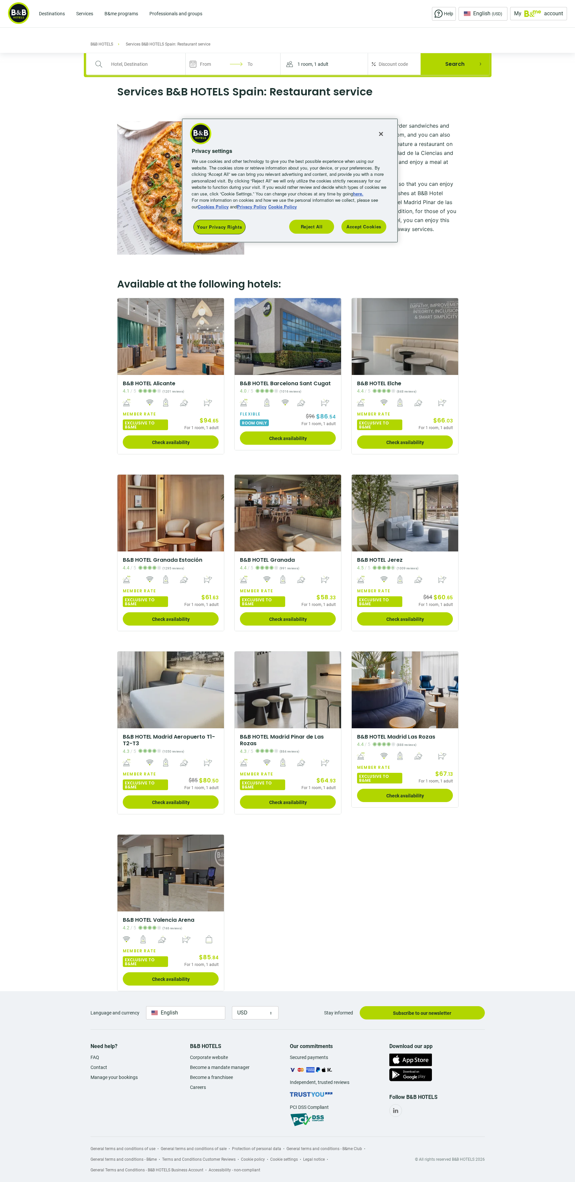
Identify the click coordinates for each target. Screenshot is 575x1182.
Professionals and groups (175, 13)
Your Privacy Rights (219, 227)
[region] (290, 180)
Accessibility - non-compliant (234, 1170)
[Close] (381, 134)
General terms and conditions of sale (194, 1148)
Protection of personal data (256, 1148)
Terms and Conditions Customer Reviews (199, 1159)
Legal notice (314, 1159)
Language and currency (115, 1012)
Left (124, 336)
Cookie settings (284, 1159)
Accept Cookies (363, 226)
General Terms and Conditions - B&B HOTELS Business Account (147, 1170)
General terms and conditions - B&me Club (324, 1148)
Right (217, 336)
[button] (324, 64)
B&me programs (121, 13)
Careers (198, 1087)
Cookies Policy (213, 206)
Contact (99, 1067)
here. (358, 193)
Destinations (52, 13)
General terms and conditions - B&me (124, 1159)
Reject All (312, 226)
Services (84, 13)
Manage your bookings (114, 1077)
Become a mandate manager (220, 1067)
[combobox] (140, 64)
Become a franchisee (211, 1077)
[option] (170, 376)
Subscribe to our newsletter (422, 1013)
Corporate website (209, 1057)
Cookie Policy (282, 206)
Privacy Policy (252, 206)
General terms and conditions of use (123, 1148)
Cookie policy (253, 1159)
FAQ (95, 1057)
